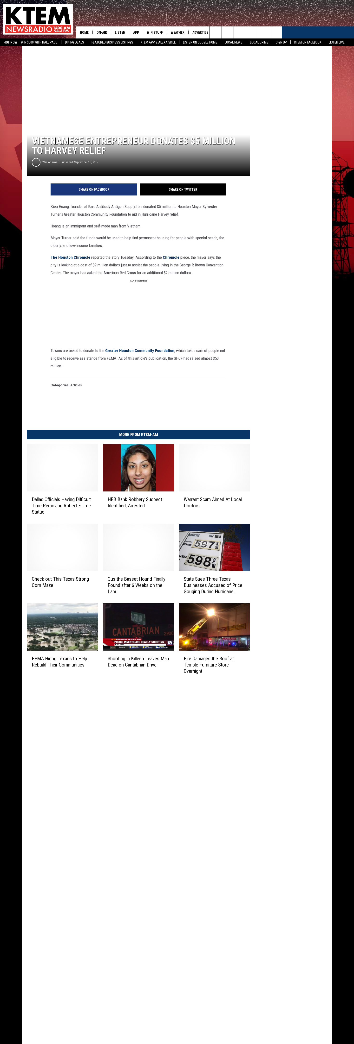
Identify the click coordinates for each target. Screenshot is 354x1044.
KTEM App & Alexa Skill (158, 42)
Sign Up (281, 42)
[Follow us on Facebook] (240, 32)
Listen (120, 32)
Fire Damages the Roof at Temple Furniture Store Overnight (209, 665)
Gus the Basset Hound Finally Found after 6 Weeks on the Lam (136, 585)
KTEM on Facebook (307, 42)
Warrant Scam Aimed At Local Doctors (213, 503)
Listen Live (337, 42)
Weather (177, 32)
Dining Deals (74, 42)
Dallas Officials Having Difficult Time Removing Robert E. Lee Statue (61, 506)
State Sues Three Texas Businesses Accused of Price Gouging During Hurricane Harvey (213, 585)
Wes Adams (49, 162)
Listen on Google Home (200, 42)
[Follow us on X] (276, 32)
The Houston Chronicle (70, 257)
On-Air (102, 32)
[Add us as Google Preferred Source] (228, 32)
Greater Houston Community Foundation (139, 350)
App (136, 32)
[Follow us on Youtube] (264, 32)
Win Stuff (155, 32)
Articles (76, 385)
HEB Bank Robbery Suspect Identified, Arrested (135, 503)
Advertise (200, 32)
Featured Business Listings (112, 42)
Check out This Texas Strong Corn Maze (60, 582)
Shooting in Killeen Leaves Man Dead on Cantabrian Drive (138, 662)
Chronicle (171, 257)
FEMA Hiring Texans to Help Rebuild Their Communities (59, 662)
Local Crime (259, 42)
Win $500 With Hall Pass (39, 42)
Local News (234, 42)
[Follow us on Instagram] (252, 32)
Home (84, 32)
